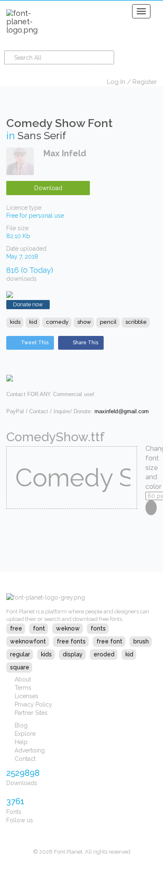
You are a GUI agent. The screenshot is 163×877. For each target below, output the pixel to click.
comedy (57, 322)
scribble (136, 322)
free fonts (71, 641)
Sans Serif (42, 135)
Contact (25, 758)
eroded (104, 654)
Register (144, 82)
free (16, 628)
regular (20, 654)
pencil (108, 322)
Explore (25, 733)
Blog (21, 725)
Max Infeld (64, 153)
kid (33, 322)
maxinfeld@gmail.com (121, 411)
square (19, 667)
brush (141, 641)
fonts (98, 628)
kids (15, 322)
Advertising (30, 750)
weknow (68, 628)
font (39, 628)
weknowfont (28, 641)
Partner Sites (31, 712)
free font (109, 641)
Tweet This (34, 343)
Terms (23, 687)
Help (21, 742)
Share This (85, 343)
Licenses (26, 696)
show (84, 322)
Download (48, 188)
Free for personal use (35, 215)
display (73, 654)
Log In (116, 82)
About (23, 679)
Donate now (28, 304)
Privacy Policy (33, 704)
